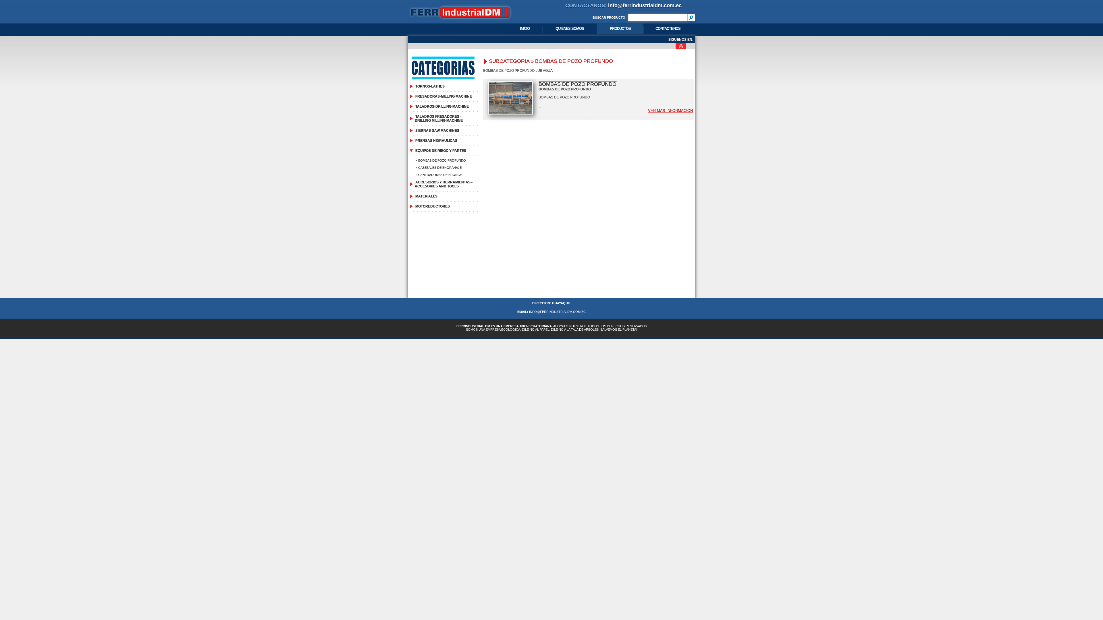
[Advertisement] (551, 258)
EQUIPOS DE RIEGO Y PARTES (440, 151)
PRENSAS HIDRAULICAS (436, 141)
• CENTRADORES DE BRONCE (438, 175)
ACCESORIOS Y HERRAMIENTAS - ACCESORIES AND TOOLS (444, 184)
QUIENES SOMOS (570, 28)
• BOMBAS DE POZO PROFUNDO (440, 160)
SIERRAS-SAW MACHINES (437, 131)
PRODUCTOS (620, 28)
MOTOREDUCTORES (432, 206)
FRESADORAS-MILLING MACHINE (443, 96)
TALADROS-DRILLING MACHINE (442, 106)
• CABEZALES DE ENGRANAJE (438, 167)
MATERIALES (426, 196)
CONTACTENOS (667, 28)
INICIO (525, 28)
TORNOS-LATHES (430, 86)
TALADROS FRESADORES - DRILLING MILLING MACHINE (439, 119)
